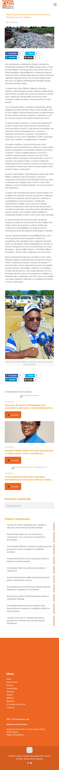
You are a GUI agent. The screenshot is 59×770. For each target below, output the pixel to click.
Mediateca (10, 701)
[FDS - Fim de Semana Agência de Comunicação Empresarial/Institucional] (8, 4)
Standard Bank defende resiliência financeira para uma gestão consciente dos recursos (28, 578)
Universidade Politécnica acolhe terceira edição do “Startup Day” (26, 569)
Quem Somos (11, 682)
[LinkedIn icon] (31, 762)
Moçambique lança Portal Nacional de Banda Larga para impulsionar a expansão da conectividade (28, 588)
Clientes (9, 694)
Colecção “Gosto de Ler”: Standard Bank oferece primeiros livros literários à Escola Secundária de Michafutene (26, 620)
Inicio (8, 678)
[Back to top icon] (29, 750)
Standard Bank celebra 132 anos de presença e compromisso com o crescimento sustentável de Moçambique (29, 453)
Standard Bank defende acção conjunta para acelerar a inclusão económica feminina (28, 559)
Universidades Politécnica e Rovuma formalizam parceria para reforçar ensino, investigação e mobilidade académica (28, 479)
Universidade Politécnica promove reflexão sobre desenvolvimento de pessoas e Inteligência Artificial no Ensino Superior (28, 608)
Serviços (9, 685)
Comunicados (11, 688)
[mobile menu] (55, 4)
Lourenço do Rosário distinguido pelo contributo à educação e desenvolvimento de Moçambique (29, 407)
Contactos (10, 707)
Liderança (10, 691)
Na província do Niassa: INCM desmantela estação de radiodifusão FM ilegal (28, 597)
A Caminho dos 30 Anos (15, 704)
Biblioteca (10, 698)
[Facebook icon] (28, 762)
